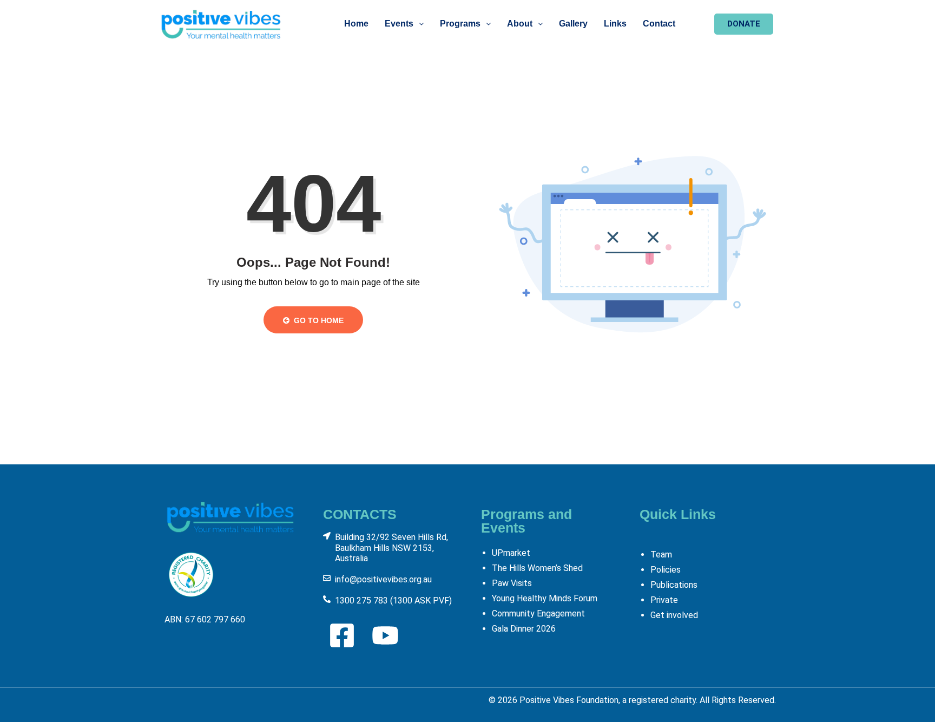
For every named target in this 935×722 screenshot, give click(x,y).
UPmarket (511, 553)
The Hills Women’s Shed (537, 568)
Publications (673, 585)
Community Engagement (538, 613)
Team (661, 554)
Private (664, 600)
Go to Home (318, 320)
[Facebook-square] (342, 635)
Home (356, 23)
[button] (404, 23)
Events (399, 23)
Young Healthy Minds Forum (544, 598)
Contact (659, 23)
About (519, 23)
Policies (665, 570)
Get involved (674, 615)
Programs (460, 23)
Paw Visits (512, 583)
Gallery (573, 23)
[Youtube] (385, 635)
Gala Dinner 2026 (524, 628)
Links (615, 23)
